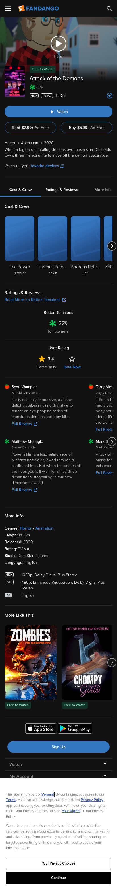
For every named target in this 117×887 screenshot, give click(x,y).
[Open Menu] (8, 8)
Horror (26, 528)
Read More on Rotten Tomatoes (32, 299)
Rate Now (72, 367)
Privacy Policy (92, 800)
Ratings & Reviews (61, 189)
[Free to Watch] (31, 662)
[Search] (109, 8)
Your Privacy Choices (58, 863)
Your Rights (71, 811)
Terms (11, 800)
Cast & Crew (20, 189)
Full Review (22, 423)
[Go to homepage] (39, 8)
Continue (58, 878)
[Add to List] (109, 96)
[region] (58, 832)
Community (46, 367)
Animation (44, 528)
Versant (47, 794)
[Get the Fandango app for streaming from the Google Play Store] (75, 729)
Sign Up (59, 747)
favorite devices (45, 165)
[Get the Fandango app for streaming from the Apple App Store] (40, 729)
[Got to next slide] (111, 246)
